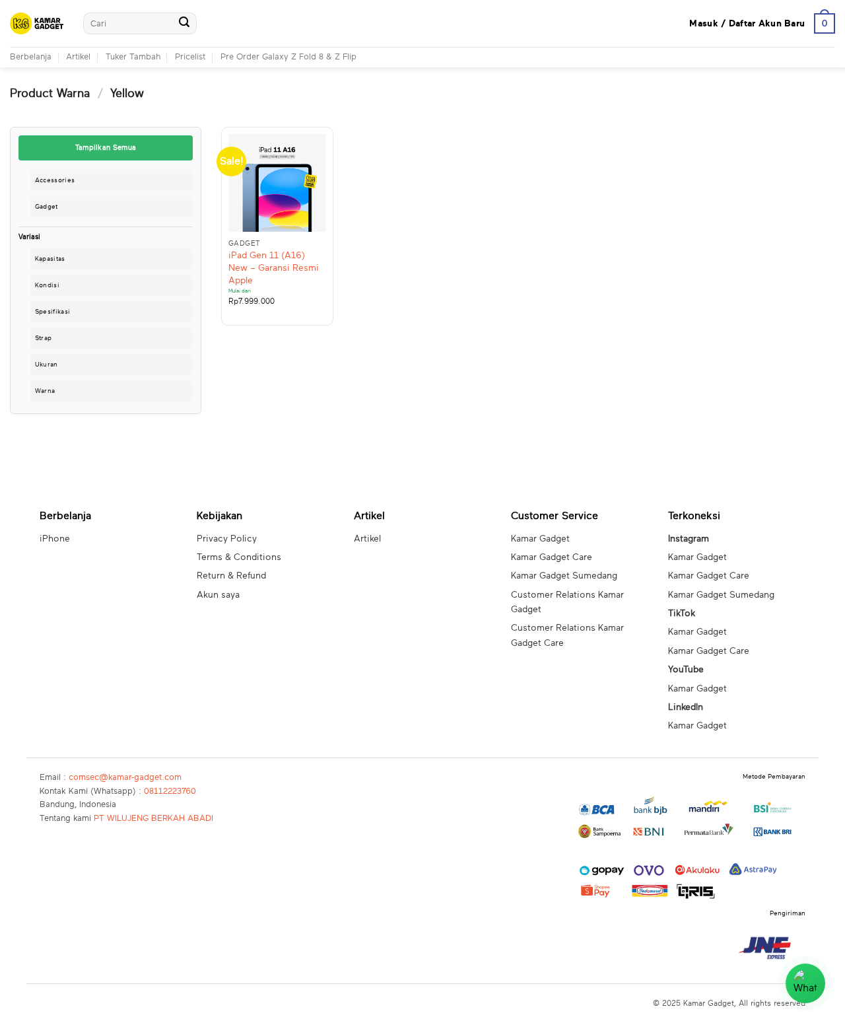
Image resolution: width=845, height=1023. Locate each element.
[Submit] (184, 24)
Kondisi (47, 285)
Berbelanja (30, 57)
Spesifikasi (52, 311)
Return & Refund (231, 576)
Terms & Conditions (239, 557)
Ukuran (46, 364)
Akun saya (218, 595)
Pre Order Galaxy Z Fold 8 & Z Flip (288, 57)
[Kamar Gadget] (36, 23)
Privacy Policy (227, 539)
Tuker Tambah (133, 57)
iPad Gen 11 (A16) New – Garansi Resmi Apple (273, 267)
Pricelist (190, 57)
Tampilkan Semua (106, 147)
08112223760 (170, 791)
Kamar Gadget (540, 539)
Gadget (46, 206)
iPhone (55, 539)
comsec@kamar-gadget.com (125, 777)
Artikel (78, 57)
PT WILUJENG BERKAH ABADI (153, 818)
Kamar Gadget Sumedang (564, 576)
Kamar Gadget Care (551, 557)
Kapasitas (50, 259)
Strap (43, 338)
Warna (45, 391)
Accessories (55, 180)
